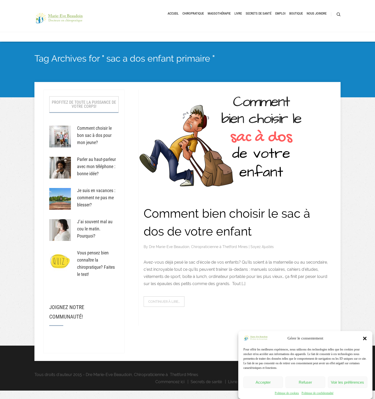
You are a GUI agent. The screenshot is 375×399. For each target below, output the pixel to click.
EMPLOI (280, 13)
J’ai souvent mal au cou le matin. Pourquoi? (94, 229)
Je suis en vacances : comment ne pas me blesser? (96, 197)
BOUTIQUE (296, 13)
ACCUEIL (173, 13)
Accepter (263, 382)
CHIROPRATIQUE (193, 13)
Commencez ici (169, 381)
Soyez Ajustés (262, 247)
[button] (364, 338)
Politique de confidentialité (317, 393)
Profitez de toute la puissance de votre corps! (84, 104)
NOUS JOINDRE (317, 13)
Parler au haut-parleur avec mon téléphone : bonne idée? (96, 166)
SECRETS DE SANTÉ (258, 13)
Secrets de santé (206, 381)
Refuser (305, 382)
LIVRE (238, 13)
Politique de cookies (287, 393)
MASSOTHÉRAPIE (219, 13)
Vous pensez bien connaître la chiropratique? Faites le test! (96, 263)
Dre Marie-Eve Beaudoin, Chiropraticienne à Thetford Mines (199, 247)
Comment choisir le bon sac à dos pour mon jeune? (94, 135)
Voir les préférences (347, 382)
